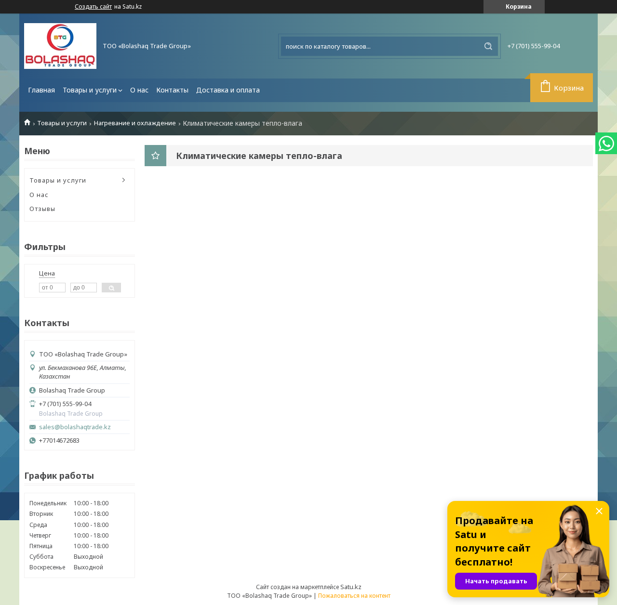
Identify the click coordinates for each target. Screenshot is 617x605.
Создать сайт (93, 6)
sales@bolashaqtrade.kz (75, 427)
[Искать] (488, 46)
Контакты (172, 89)
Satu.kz (351, 586)
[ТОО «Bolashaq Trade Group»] (60, 46)
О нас (139, 89)
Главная (41, 89)
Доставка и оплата (228, 89)
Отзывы (42, 208)
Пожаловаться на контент (354, 596)
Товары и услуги (90, 89)
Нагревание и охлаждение (135, 123)
